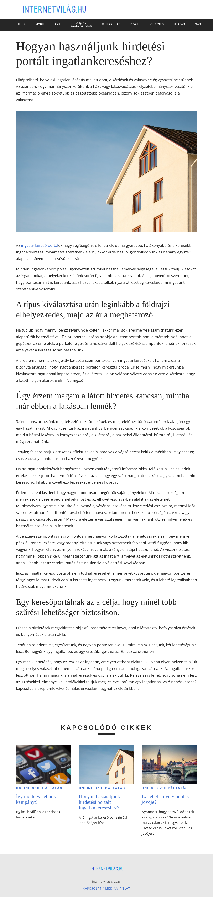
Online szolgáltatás (39, 788)
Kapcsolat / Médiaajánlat (106, 888)
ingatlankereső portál (39, 245)
